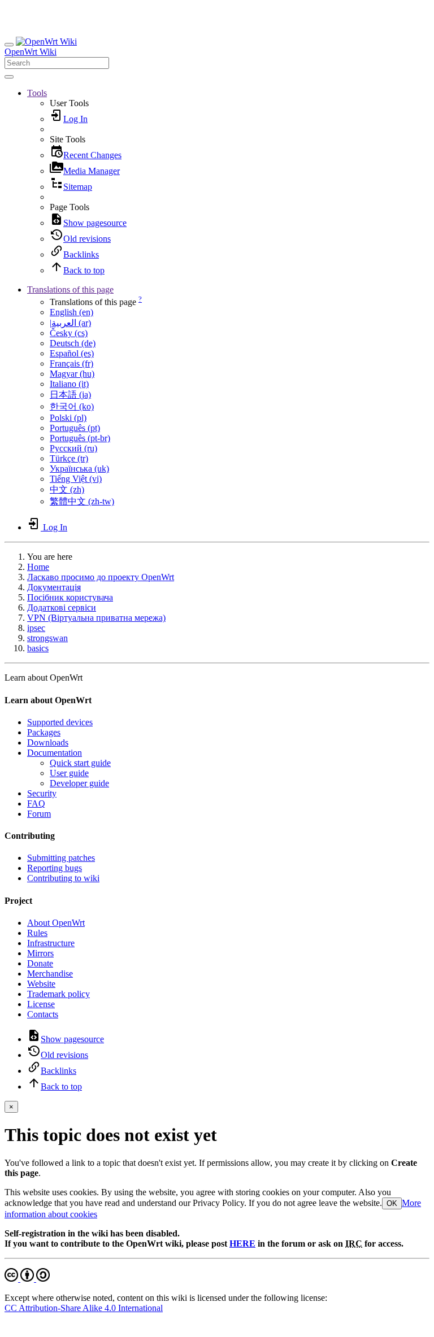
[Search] (9, 77)
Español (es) (72, 353)
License (41, 1004)
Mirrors (40, 953)
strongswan (47, 638)
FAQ (36, 803)
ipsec (36, 628)
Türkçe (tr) (69, 458)
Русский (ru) (73, 448)
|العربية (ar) (70, 323)
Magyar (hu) (72, 373)
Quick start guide (80, 763)
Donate (40, 963)
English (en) (71, 312)
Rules (37, 933)
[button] (37, 93)
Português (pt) (75, 428)
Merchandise (50, 973)
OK (392, 1203)
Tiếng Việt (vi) (76, 479)
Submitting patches (61, 858)
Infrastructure (51, 943)
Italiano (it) (69, 384)
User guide (69, 773)
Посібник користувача (70, 597)
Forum (39, 813)
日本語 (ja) (70, 394)
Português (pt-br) (80, 438)
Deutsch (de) (73, 343)
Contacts (42, 1014)
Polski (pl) (68, 418)
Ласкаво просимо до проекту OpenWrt (100, 577)
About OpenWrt (56, 922)
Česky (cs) (69, 333)
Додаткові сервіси (61, 607)
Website (41, 983)
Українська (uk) (79, 468)
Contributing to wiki (63, 878)
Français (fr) (71, 363)
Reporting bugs (54, 868)
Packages (43, 732)
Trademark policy (58, 994)
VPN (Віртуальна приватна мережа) (96, 617)
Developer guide (79, 783)
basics (38, 648)
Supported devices (60, 722)
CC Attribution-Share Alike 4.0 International (84, 1308)
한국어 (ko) (72, 406)
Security (42, 793)
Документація (54, 587)
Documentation (54, 752)
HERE (242, 1243)
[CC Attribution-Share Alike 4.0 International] (27, 1278)
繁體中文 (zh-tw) (82, 501)
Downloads (47, 742)
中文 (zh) (67, 489)
